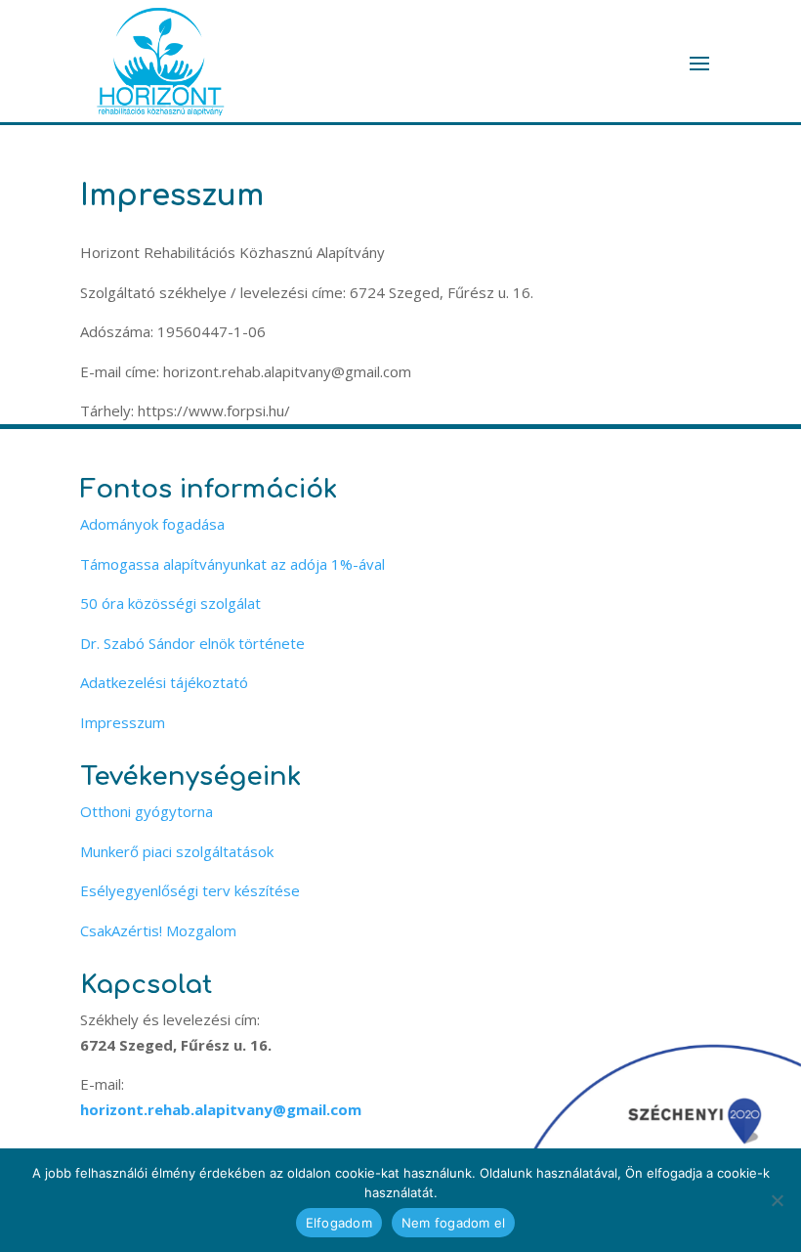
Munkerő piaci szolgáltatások (177, 851)
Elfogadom (339, 1222)
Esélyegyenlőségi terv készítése (190, 890)
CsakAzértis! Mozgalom (158, 930)
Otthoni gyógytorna (146, 811)
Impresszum (122, 722)
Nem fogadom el (453, 1222)
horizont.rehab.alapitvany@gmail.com (220, 1109)
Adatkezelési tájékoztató (164, 682)
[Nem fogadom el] (776, 1200)
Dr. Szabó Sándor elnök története (192, 643)
